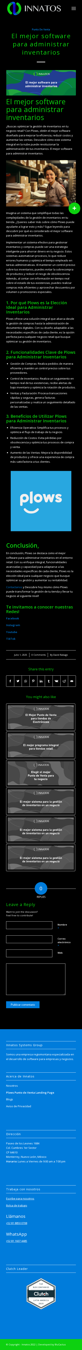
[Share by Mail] (72, 681)
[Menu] (73, 8)
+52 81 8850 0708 (16, 1223)
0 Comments (39, 654)
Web (60, 952)
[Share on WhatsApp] (25, 681)
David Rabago (60, 654)
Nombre (62, 926)
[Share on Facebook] (10, 681)
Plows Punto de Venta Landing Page (30, 1092)
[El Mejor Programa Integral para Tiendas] (40, 745)
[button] (74, 208)
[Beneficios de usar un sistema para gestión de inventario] (40, 801)
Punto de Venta (41, 29)
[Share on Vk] (56, 681)
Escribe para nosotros (20, 1198)
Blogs (9, 1099)
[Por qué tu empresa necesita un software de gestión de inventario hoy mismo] (40, 829)
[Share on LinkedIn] (41, 681)
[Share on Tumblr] (49, 681)
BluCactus (60, 1344)
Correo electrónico (64, 942)
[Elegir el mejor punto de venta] (40, 773)
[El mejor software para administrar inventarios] (41, 82)
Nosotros (12, 1086)
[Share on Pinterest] (33, 681)
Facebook (12, 618)
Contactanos (14, 587)
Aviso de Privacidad (18, 1106)
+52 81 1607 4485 (16, 1241)
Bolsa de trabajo (16, 1205)
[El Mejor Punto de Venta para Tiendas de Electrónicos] (40, 717)
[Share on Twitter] (18, 681)
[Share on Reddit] (64, 681)
